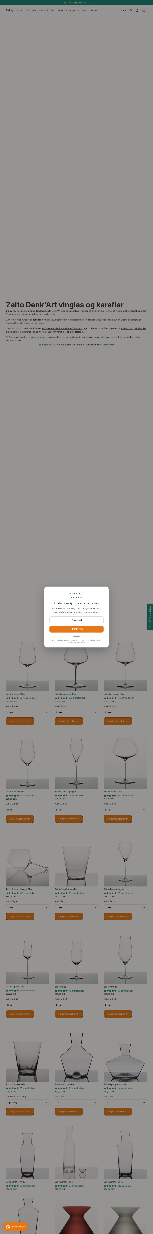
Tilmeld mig (76, 629)
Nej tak (77, 635)
